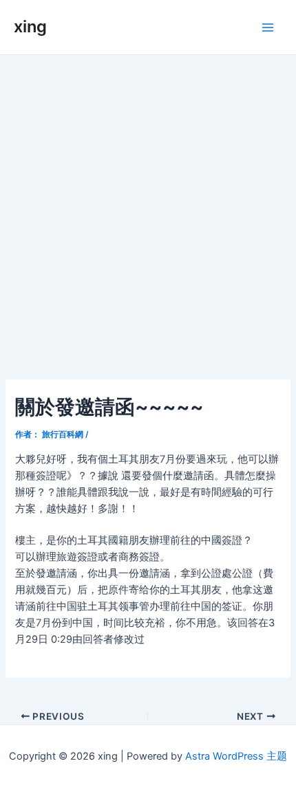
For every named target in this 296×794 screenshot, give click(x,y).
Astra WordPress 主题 (236, 756)
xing (30, 26)
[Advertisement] (148, 209)
